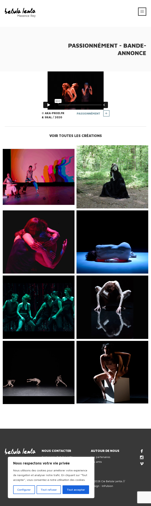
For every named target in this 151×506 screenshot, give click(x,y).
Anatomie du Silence (111, 268)
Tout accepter (76, 489)
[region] (51, 477)
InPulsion (107, 485)
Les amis (96, 461)
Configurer (24, 489)
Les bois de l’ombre (110, 398)
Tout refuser (49, 489)
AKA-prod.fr (54, 113)
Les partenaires (100, 457)
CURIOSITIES (102, 333)
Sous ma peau (30, 398)
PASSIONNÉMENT (88, 113)
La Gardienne (104, 203)
